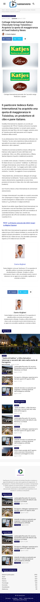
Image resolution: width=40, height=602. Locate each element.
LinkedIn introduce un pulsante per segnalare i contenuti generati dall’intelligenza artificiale (25, 389)
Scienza (4, 355)
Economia (4, 383)
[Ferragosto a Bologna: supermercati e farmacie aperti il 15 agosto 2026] (7, 380)
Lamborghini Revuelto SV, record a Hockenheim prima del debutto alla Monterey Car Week (25, 368)
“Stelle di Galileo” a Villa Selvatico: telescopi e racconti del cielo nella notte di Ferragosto (19, 360)
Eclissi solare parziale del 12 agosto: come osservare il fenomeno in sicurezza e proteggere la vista (25, 452)
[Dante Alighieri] (3, 34)
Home (3, 10)
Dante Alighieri (11, 34)
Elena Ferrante (6, 364)
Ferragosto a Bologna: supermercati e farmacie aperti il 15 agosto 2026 (26, 378)
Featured (4, 373)
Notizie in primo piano (11, 10)
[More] (25, 39)
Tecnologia (5, 394)
